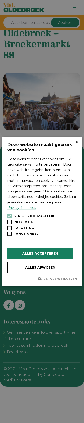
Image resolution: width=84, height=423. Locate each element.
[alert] (42, 211)
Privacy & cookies (21, 208)
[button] (42, 278)
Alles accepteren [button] (40, 253)
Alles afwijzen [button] (40, 267)
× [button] (76, 142)
